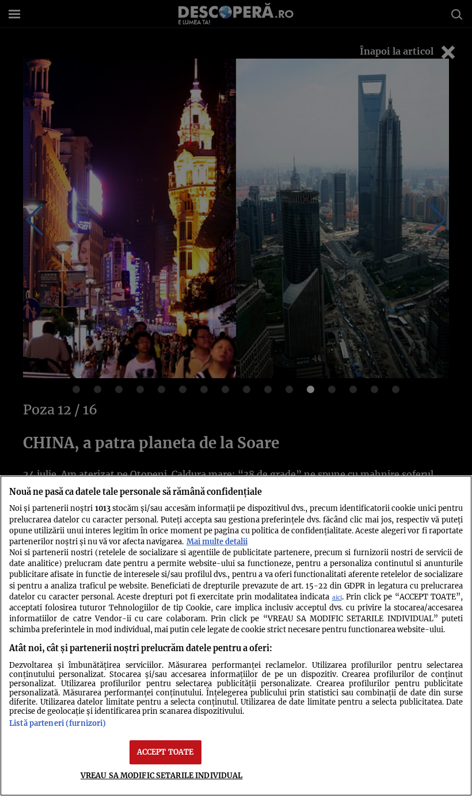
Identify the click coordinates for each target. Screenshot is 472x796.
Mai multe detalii (217, 541)
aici (337, 597)
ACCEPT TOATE (165, 751)
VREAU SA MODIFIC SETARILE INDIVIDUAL (162, 775)
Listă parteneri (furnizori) (57, 723)
